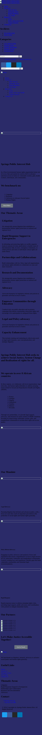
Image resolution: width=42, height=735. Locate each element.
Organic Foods (9, 45)
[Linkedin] (18, 64)
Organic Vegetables (10, 47)
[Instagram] (13, 64)
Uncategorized (8, 51)
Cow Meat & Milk (10, 43)
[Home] (4, 72)
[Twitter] (8, 64)
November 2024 (9, 33)
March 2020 (8, 35)
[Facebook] (3, 64)
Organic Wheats (9, 49)
